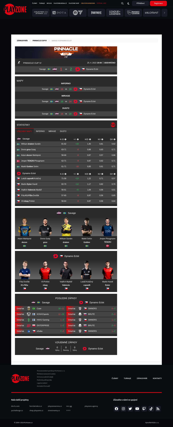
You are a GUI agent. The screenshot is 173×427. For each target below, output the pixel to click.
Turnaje (42, 3)
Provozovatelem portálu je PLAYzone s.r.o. (51, 371)
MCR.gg (49, 3)
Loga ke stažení (42, 383)
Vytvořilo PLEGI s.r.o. (152, 422)
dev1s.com (15, 406)
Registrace (158, 3)
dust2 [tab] (63, 131)
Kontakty (157, 378)
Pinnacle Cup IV (40, 41)
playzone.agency (91, 406)
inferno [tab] (40, 131)
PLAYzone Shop (74, 3)
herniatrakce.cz (36, 406)
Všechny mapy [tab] (24, 131)
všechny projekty (68, 410)
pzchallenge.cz (17, 410)
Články (34, 3)
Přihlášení (141, 3)
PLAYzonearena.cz (60, 3)
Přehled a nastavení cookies (46, 374)
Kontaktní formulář (43, 386)
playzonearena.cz (55, 406)
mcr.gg (69, 406)
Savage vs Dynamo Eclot (62, 41)
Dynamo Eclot (29, 173)
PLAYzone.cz (28, 422)
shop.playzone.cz (36, 410)
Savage (26, 139)
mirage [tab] (52, 131)
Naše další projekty (20, 400)
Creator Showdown (88, 3)
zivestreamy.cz (54, 410)
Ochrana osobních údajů (45, 377)
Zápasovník (22, 41)
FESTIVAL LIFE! (101, 3)
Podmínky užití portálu (44, 380)
